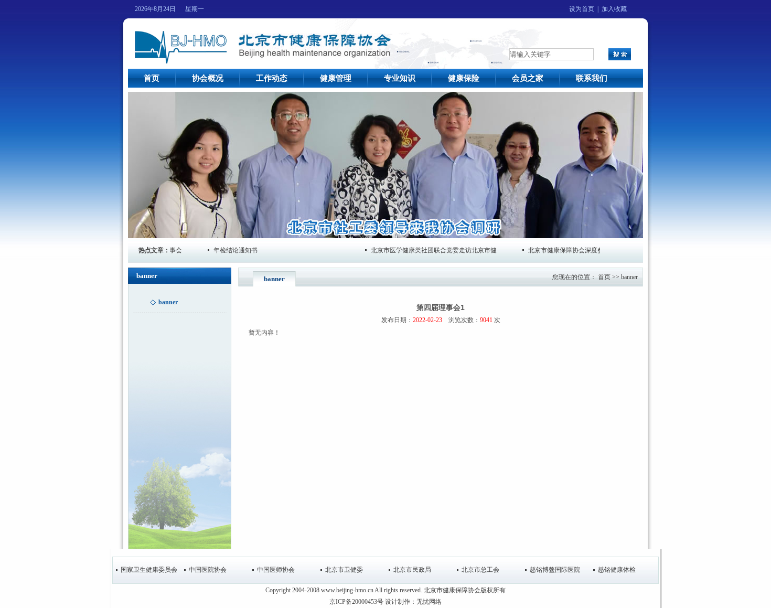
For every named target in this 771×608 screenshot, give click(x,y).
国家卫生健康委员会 (149, 569)
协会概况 (207, 78)
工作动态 (271, 78)
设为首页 (581, 9)
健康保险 (463, 78)
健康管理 (335, 78)
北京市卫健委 (344, 569)
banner (629, 277)
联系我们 (591, 78)
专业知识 (399, 78)
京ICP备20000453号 (356, 601)
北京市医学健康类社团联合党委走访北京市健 (420, 250)
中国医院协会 (208, 569)
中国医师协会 (276, 569)
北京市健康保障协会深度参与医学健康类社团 (577, 250)
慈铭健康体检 (617, 569)
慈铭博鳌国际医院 (555, 569)
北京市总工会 (480, 569)
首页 (151, 78)
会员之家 (527, 78)
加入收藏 (614, 9)
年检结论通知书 (221, 250)
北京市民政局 (412, 569)
